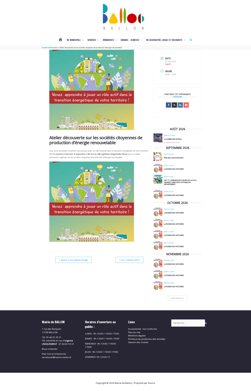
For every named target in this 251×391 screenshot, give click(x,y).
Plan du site (134, 332)
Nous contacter (50, 348)
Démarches (108, 40)
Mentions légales (137, 335)
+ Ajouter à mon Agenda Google (73, 260)
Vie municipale (74, 40)
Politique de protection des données (146, 338)
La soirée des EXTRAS (173, 139)
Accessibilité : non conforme (142, 328)
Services (91, 40)
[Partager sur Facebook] (168, 105)
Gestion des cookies (138, 342)
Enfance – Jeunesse (130, 40)
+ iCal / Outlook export (129, 260)
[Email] (186, 105)
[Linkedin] (180, 105)
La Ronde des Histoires (174, 169)
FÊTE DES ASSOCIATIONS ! (174, 158)
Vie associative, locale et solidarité (164, 40)
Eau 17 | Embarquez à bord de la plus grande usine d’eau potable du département (180, 182)
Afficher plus (177, 298)
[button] (191, 40)
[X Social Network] (174, 105)
